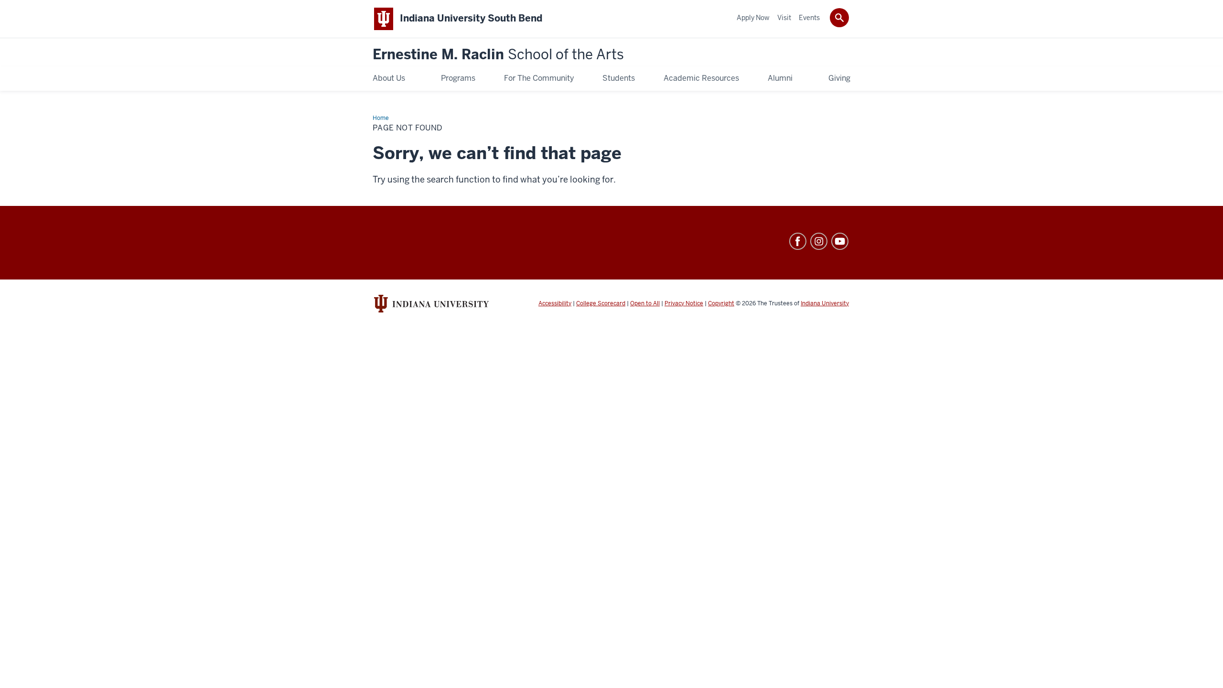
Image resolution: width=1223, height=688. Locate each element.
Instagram (818, 241)
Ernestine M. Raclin (498, 55)
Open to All (645, 303)
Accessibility (554, 303)
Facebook (797, 241)
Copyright (721, 303)
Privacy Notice (684, 303)
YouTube (839, 241)
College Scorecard (600, 303)
